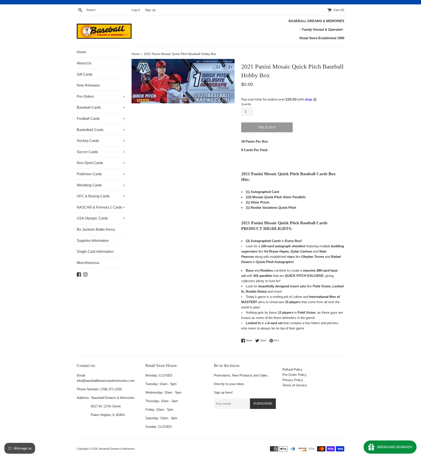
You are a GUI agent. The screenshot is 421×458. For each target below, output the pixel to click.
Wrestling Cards (101, 185)
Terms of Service (294, 385)
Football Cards (101, 118)
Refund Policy (292, 369)
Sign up (150, 10)
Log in (136, 10)
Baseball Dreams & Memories (117, 448)
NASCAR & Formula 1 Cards (101, 207)
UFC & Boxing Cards (101, 196)
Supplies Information (93, 240)
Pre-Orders (101, 96)
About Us (84, 63)
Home (81, 52)
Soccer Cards (101, 152)
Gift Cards (84, 74)
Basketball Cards (101, 130)
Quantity (246, 104)
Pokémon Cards (101, 174)
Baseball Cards (101, 107)
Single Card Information (95, 251)
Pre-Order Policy (294, 375)
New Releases (88, 85)
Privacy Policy (292, 380)
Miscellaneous (88, 263)
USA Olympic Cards (101, 218)
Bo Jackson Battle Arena (96, 229)
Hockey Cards (101, 141)
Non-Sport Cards (101, 163)
